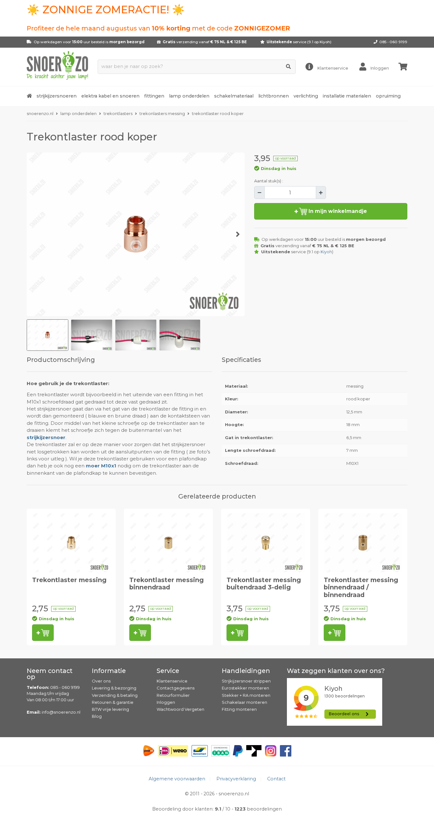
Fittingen (154, 96)
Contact (276, 779)
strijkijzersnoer (46, 437)
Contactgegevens (175, 687)
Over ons (101, 680)
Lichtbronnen (273, 96)
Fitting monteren (239, 709)
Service (168, 671)
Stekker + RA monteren (246, 695)
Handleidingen (246, 671)
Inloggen (166, 702)
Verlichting (306, 96)
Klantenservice (172, 680)
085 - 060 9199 (393, 42)
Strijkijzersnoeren (57, 96)
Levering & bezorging (114, 687)
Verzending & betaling (115, 695)
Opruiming (388, 96)
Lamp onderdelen (189, 96)
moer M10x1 (101, 466)
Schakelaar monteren (244, 702)
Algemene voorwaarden (177, 779)
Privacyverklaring (236, 779)
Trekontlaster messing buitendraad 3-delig (264, 583)
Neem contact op (49, 674)
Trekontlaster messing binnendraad (166, 583)
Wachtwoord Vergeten (180, 709)
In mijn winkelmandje (337, 211)
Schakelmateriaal (234, 96)
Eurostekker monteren (245, 687)
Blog (97, 716)
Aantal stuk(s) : (268, 180)
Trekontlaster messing (69, 580)
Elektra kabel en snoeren (110, 96)
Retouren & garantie (112, 702)
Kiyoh (325, 42)
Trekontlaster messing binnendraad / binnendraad (361, 587)
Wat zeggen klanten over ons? (336, 671)
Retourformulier (173, 695)
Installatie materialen (347, 96)
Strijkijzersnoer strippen (246, 680)
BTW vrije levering (110, 709)
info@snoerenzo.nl (61, 712)
